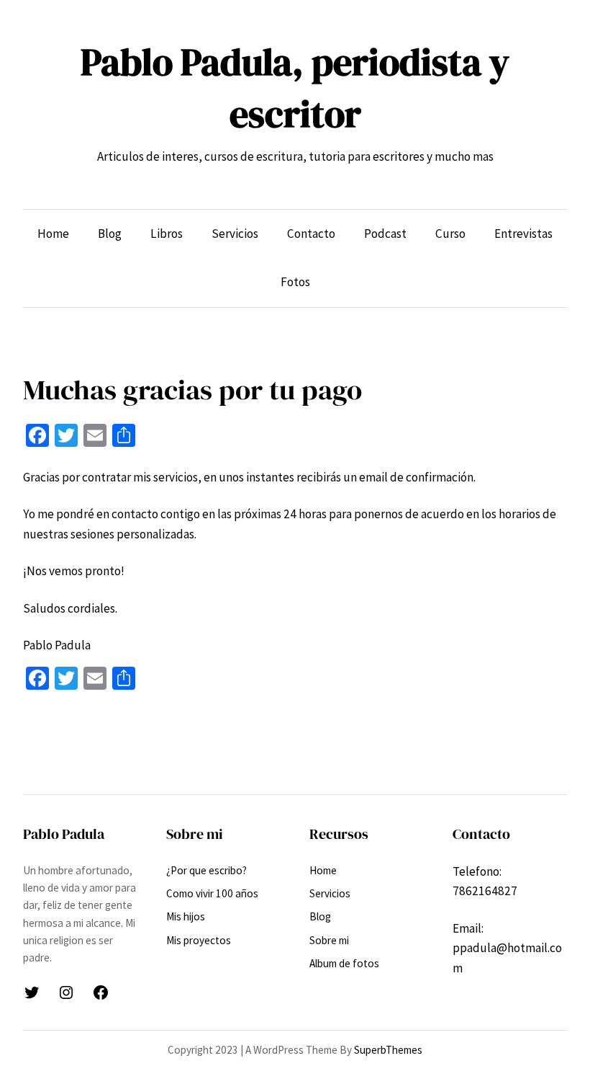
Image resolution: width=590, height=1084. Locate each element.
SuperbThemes (388, 1050)
